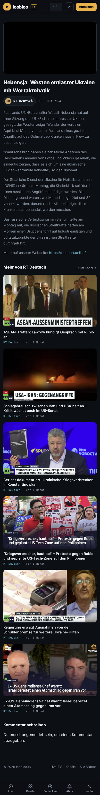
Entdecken (50, 791)
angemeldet (32, 734)
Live (10, 791)
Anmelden (86, 7)
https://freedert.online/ (67, 253)
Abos (69, 791)
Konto (89, 791)
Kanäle (71, 767)
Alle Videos (88, 767)
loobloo (24, 7)
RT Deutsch (20, 101)
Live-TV (56, 767)
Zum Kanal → (87, 268)
